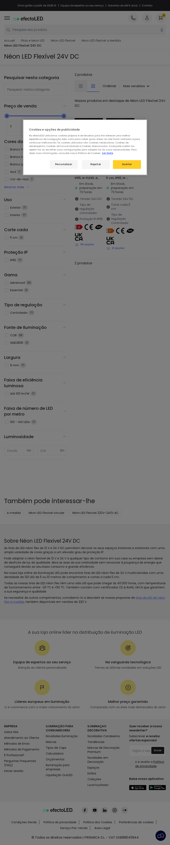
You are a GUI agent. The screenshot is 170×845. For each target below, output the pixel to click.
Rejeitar (95, 164)
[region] (85, 147)
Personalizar (63, 164)
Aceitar (127, 164)
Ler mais (107, 153)
